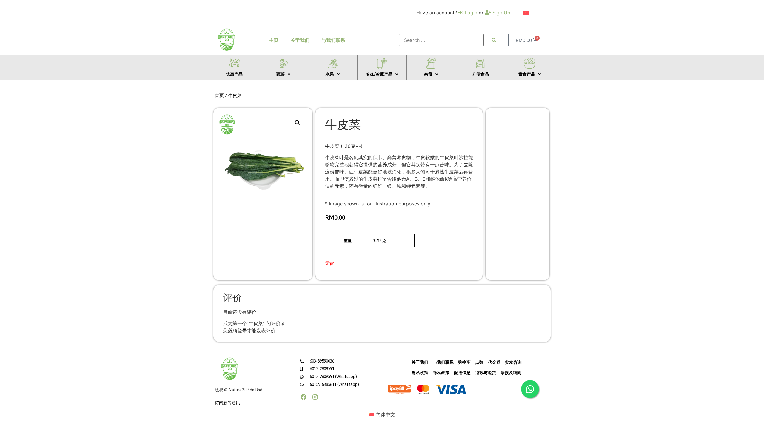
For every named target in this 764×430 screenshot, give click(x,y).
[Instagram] (315, 397)
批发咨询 (513, 362)
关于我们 (299, 40)
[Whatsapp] (530, 389)
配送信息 (462, 372)
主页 (273, 40)
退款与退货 (485, 372)
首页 (219, 95)
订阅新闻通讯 (227, 402)
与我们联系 (333, 40)
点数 (479, 362)
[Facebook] (303, 397)
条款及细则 (510, 372)
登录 (242, 331)
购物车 (464, 362)
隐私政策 (420, 372)
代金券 (494, 362)
